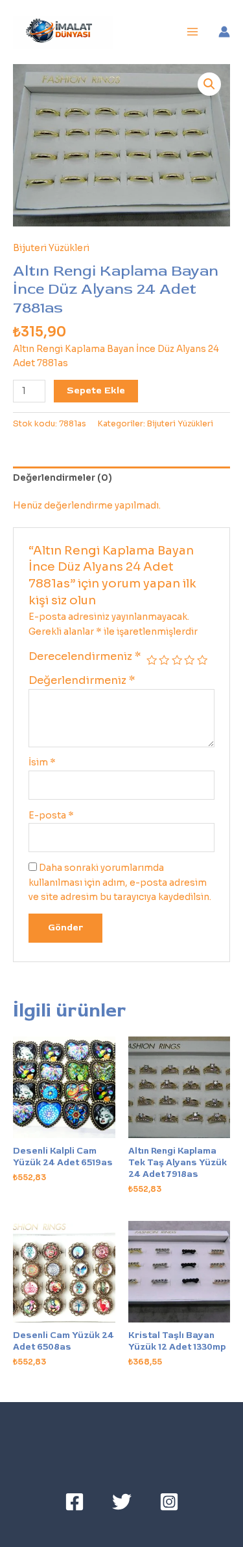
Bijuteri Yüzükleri (51, 248)
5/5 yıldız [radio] (202, 660)
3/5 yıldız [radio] (177, 660)
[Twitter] (122, 1501)
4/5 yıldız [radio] (189, 660)
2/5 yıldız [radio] (164, 660)
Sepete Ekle (96, 390)
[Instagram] (169, 1501)
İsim (42, 762)
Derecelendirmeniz (85, 656)
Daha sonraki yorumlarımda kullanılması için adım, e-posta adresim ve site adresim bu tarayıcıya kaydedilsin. (120, 882)
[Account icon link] (224, 32)
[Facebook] (74, 1501)
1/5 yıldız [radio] (151, 660)
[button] (209, 84)
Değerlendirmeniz (82, 680)
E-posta (51, 815)
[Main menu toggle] (192, 32)
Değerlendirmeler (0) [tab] (62, 477)
